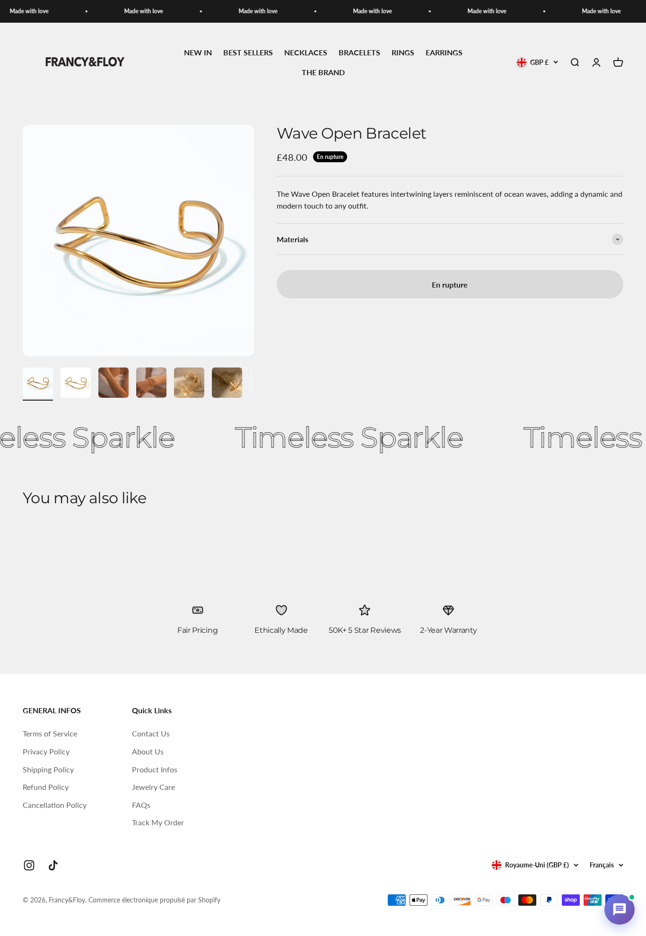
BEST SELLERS (248, 52)
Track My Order (158, 822)
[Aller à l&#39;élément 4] (151, 384)
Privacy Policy (46, 751)
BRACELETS (359, 52)
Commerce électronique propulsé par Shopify (154, 900)
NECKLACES (305, 52)
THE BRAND (323, 72)
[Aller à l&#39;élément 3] (113, 384)
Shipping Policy (48, 769)
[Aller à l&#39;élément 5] (189, 384)
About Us (148, 751)
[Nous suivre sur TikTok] (53, 865)
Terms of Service (50, 733)
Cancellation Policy (55, 804)
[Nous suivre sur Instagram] (29, 865)
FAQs (141, 804)
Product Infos (154, 769)
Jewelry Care (153, 786)
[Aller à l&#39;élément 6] (227, 384)
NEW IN (198, 52)
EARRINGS (444, 52)
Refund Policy (46, 786)
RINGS (403, 52)
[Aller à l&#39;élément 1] (38, 384)
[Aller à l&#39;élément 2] (76, 384)
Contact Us (151, 733)
